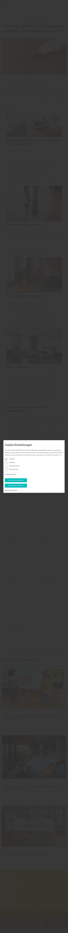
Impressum (14, 490)
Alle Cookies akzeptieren (16, 480)
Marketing (12, 462)
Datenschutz (8, 490)
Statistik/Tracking (14, 466)
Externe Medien (14, 469)
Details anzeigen (11, 474)
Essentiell (12, 459)
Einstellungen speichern (15, 485)
